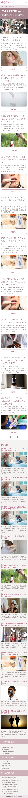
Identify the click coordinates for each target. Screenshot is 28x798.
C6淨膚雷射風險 (11, 6)
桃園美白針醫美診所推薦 (7, 747)
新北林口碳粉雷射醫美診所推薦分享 (10, 777)
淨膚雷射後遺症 (5, 767)
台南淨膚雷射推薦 (6, 753)
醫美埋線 (21, 14)
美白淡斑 (5, 6)
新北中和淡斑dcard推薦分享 (8, 782)
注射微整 (22, 15)
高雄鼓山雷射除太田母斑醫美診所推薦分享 (11, 780)
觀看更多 (14, 69)
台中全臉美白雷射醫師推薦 (8, 751)
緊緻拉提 (17, 15)
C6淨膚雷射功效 (5, 761)
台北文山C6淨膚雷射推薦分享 (8, 793)
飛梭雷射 (11, 14)
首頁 (2, 6)
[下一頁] (17, 437)
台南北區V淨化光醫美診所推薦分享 (10, 786)
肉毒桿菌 (3, 15)
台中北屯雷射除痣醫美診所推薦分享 (10, 784)
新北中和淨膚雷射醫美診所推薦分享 (10, 789)
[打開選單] (26, 2)
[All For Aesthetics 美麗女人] (6, 2)
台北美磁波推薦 (5, 749)
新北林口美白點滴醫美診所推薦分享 (10, 791)
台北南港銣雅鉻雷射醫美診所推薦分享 (10, 788)
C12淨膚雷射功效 (6, 765)
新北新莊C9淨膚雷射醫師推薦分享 (9, 779)
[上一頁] (11, 437)
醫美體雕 (12, 15)
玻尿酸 (7, 14)
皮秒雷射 (3, 14)
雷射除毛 (16, 14)
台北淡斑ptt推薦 (6, 746)
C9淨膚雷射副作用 (6, 763)
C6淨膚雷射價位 (5, 768)
